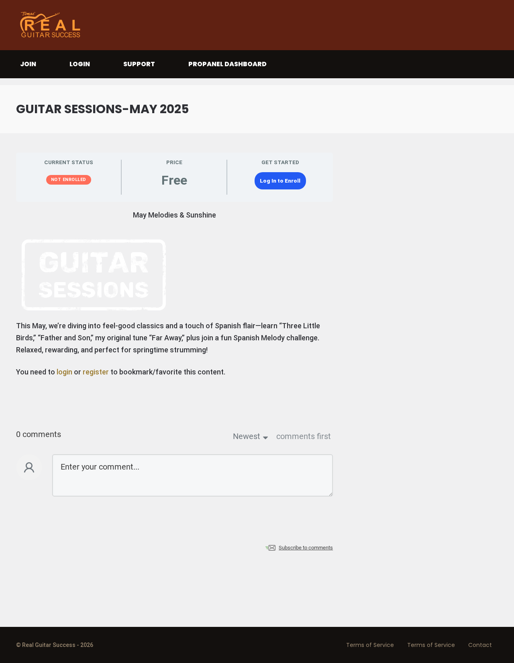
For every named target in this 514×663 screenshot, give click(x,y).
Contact (480, 645)
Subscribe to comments (306, 548)
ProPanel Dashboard (227, 64)
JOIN (28, 64)
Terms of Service (370, 645)
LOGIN (79, 64)
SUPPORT (139, 64)
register (96, 372)
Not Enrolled (68, 179)
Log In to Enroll (280, 180)
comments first (303, 436)
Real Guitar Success (52, 25)
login (64, 372)
